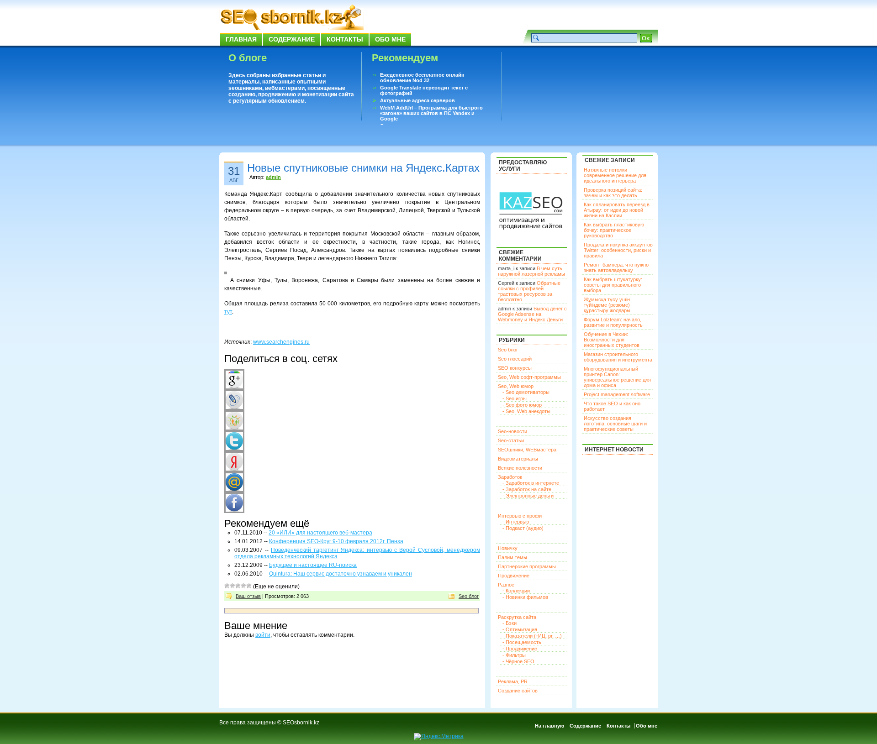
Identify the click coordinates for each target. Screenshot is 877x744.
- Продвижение (519, 648)
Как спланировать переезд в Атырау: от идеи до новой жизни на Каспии (617, 210)
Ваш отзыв (248, 596)
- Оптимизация (519, 629)
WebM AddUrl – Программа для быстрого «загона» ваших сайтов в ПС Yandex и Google (431, 113)
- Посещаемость (521, 642)
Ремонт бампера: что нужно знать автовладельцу (616, 267)
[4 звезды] (243, 585)
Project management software (617, 394)
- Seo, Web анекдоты (526, 411)
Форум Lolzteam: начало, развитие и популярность (613, 322)
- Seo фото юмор (522, 405)
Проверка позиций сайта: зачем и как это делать (613, 192)
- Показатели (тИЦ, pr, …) (532, 636)
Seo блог (469, 596)
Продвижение (513, 575)
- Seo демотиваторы (525, 392)
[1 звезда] (227, 585)
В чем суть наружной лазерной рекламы (531, 271)
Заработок (510, 477)
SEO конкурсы (515, 368)
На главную (549, 725)
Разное (506, 584)
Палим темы (512, 557)
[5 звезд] (249, 585)
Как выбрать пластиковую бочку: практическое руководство (614, 230)
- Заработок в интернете (530, 483)
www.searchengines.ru (281, 342)
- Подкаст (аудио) (523, 528)
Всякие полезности (520, 468)
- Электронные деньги (528, 495)
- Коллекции (516, 590)
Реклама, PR (513, 681)
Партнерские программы (527, 566)
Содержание (292, 39)
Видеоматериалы (518, 458)
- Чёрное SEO (518, 661)
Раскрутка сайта (517, 617)
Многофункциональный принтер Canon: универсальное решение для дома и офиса (617, 377)
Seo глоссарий (515, 359)
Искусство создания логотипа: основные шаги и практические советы (615, 423)
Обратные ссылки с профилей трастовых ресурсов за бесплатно (529, 291)
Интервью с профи (520, 516)
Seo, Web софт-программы (529, 377)
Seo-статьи (511, 440)
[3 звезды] (238, 585)
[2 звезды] (232, 585)
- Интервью (515, 521)
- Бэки (509, 623)
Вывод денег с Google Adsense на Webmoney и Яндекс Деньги (532, 314)
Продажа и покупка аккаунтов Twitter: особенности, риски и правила (618, 250)
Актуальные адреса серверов (417, 100)
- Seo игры (514, 398)
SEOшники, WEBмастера (527, 449)
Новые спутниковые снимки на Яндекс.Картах (363, 168)
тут (228, 312)
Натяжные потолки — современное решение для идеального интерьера (615, 175)
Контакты (345, 39)
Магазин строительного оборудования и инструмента (618, 356)
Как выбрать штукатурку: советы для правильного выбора (613, 285)
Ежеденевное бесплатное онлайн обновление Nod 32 (422, 77)
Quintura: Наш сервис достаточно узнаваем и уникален (340, 574)
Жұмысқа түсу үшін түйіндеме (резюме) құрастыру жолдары (607, 305)
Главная (241, 39)
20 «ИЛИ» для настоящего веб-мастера (320, 532)
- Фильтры (514, 655)
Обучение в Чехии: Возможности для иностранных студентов (611, 339)
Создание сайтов (518, 690)
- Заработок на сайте (526, 489)
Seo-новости (512, 431)
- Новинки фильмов (525, 597)
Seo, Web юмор (516, 386)
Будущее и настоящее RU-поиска (313, 565)
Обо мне (390, 39)
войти (262, 635)
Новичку (508, 548)
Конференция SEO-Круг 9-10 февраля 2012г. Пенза (336, 541)
